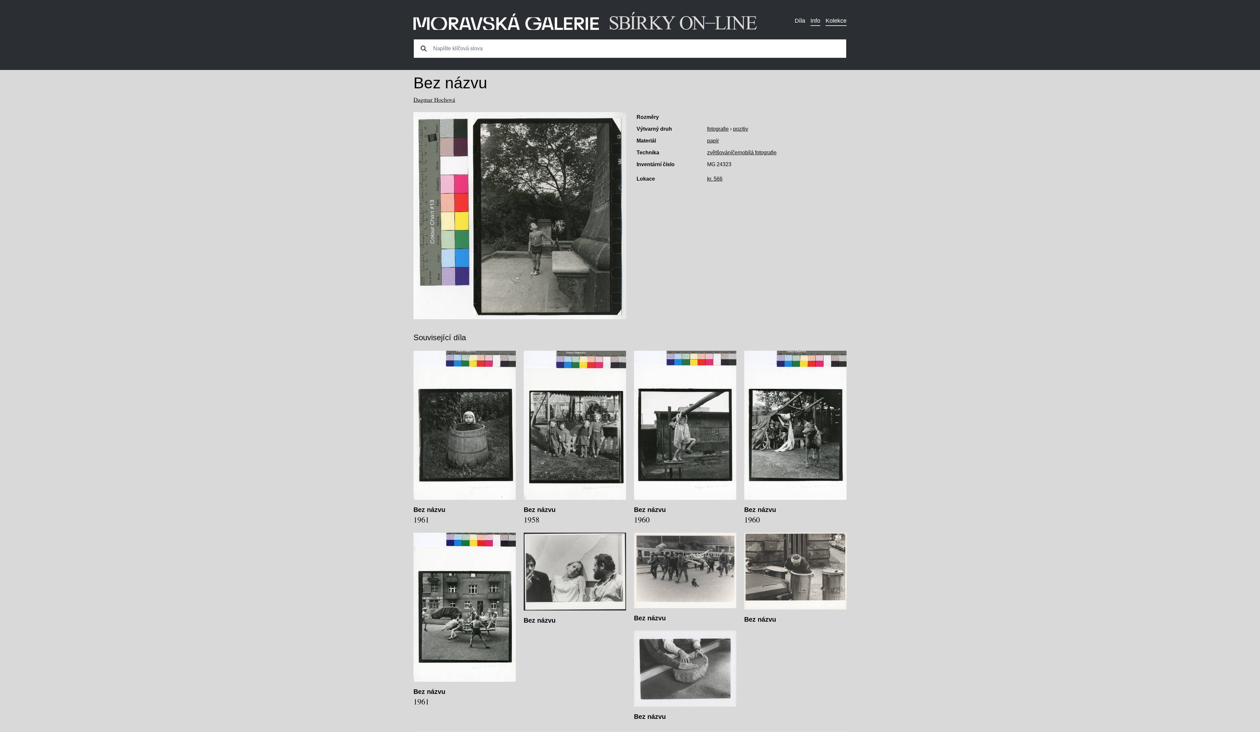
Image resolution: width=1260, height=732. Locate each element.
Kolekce (836, 20)
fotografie (718, 129)
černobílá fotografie (754, 152)
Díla (800, 20)
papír (713, 141)
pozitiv (740, 129)
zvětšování (719, 152)
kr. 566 (715, 179)
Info (815, 20)
